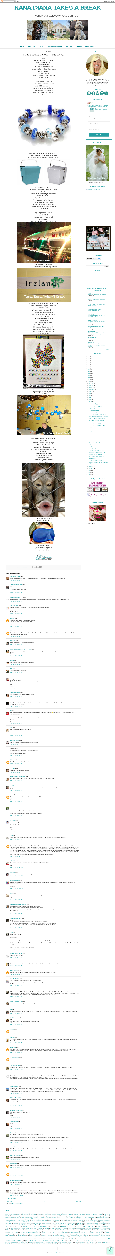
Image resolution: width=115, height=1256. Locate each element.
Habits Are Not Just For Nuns (95, 454)
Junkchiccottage (14, 1121)
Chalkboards (54, 1217)
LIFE (57, 1229)
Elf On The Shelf (26, 1222)
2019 (89, 370)
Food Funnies (80, 1223)
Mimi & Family (86, 1231)
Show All (107, 349)
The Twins (91, 440)
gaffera (56, 1252)
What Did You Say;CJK (38, 1243)
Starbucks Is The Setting (68, 1238)
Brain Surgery (89, 1216)
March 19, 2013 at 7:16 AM (16, 672)
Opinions (107, 1232)
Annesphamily (13, 1188)
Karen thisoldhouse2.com (16, 584)
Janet (11, 932)
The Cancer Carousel (100, 1240)
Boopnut (12, 660)
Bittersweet (64, 1216)
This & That (31, 1242)
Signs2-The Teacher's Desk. (94, 310)
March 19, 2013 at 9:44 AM (16, 831)
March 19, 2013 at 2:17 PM (16, 913)
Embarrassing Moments (45, 1221)
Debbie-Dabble (91, 331)
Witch (68, 1243)
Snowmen (17, 1238)
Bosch (83, 1216)
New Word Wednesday (74, 1232)
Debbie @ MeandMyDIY (15, 1097)
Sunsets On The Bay (90, 1238)
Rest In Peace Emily (93, 448)
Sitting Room (11, 1238)
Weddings (30, 1243)
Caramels (42, 1217)
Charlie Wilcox (79, 1217)
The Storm (91, 446)
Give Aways (100, 1224)
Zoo (93, 1243)
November (91, 385)
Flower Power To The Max (95, 437)
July (90, 393)
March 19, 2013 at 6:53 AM (16, 664)
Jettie (11, 835)
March (90, 401)
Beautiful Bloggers (97, 1214)
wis (59, 1243)
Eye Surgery (70, 1221)
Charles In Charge (68, 1217)
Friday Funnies (103, 1223)
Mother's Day (98, 1231)
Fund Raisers (13, 569)
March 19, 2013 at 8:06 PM (16, 1005)
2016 (89, 375)
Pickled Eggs (75, 1234)
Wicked (50, 1243)
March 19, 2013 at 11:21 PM (16, 1061)
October (91, 387)
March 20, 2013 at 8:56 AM (16, 1117)
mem (60, 1231)
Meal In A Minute (54, 1231)
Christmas (91, 1217)
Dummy (6, 1221)
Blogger (66, 1252)
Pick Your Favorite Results (64, 1234)
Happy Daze (88, 1226)
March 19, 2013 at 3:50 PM (16, 928)
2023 (89, 362)
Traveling (70, 1242)
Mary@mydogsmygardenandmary (18, 904)
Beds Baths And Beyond (16, 1216)
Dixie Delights (91, 314)
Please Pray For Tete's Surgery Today (97, 452)
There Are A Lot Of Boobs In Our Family (97, 414)
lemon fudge (45, 1229)
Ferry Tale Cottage (37, 1223)
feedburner (30, 1223)
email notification (36, 1221)
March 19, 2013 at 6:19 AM (16, 644)
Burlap (11, 1217)
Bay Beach (76, 1214)
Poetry (98, 1234)
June (90, 395)
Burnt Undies (16, 1217)
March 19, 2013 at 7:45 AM (16, 755)
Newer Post (9, 1201)
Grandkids (25, 1226)
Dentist (67, 1220)
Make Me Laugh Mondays (104, 1229)
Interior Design (88, 1228)
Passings (20, 1234)
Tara (68, 1240)
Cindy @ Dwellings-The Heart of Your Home (20, 649)
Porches (107, 1234)
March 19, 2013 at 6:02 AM (16, 613)
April (90, 399)
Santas (75, 1236)
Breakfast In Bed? (93, 458)
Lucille (11, 844)
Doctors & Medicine (93, 1220)
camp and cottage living (15, 918)
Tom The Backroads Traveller (95, 309)
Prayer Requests (9, 1235)
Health (18, 1228)
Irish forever (98, 1228)
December (91, 383)
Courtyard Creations (20, 1220)
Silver (6, 1238)
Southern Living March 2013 (95, 406)
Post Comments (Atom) (17, 1203)
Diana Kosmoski (73, 1220)
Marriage (26, 1231)
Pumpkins (49, 1235)
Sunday (83, 1238)
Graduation (19, 1226)
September (91, 389)
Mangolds (7, 1231)
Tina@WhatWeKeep (14, 978)
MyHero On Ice (92, 444)
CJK (32, 1219)
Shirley (11, 990)
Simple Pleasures (14, 1018)
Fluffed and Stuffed (93, 408)
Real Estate (79, 1235)
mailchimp (95, 1229)
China (86, 1217)
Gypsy (56, 1226)
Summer (78, 1238)
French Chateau (89, 1223)
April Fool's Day (12, 1214)
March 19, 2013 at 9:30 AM (16, 801)
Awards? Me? (33, 1214)
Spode (26, 1238)
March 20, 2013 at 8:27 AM (16, 1106)
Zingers (89, 1243)
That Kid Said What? (90, 1240)
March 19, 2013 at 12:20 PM (16, 888)
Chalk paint (47, 1217)
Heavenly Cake (28, 1228)
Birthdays (56, 1216)
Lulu (80, 1229)
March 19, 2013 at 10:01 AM (16, 856)
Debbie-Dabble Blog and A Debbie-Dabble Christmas (22, 677)
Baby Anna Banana (46, 1214)
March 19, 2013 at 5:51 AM (16, 601)
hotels (65, 1228)
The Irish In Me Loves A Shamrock (96, 456)
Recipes (69, 46)
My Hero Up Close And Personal (22, 569)
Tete (11, 1009)
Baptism (70, 1214)
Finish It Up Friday (46, 1223)
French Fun (96, 1223)
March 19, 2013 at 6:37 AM (16, 655)
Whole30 (45, 1243)
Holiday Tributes (37, 1228)
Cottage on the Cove (104, 1218)
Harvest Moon (13, 1228)
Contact (41, 46)
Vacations (99, 1242)
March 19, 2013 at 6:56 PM (16, 985)
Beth (11, 668)
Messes (76, 1231)
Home (22, 46)
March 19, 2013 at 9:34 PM (16, 1042)
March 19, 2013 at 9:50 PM (16, 1052)
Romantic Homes (64, 1237)
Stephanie (12, 820)
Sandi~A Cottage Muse (15, 1180)
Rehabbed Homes (105, 1235)
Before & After (26, 1216)
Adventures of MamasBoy (56, 1213)
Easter (10, 1222)
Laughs (39, 1229)
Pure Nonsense (56, 1235)
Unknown (12, 618)
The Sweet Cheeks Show (94, 412)
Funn (48, 1224)
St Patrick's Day (47, 1238)
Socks (22, 1238)
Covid (32, 1220)
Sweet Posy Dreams (15, 1155)
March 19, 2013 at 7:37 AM (16, 706)
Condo (49, 1218)
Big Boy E (41, 1216)
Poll (103, 1234)
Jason (109, 1228)
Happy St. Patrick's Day (94, 431)
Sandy (71, 1236)
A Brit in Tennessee (92, 320)
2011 (89, 472)
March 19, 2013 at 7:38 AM (16, 723)
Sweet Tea (12, 1037)
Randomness (73, 1235)
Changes (59, 1217)
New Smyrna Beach (63, 1232)
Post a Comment (12, 1198)
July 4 (13, 1229)
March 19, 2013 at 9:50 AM (16, 839)
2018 (89, 371)
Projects (43, 1235)
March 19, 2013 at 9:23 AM (16, 790)
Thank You (73, 1240)
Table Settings (53, 1240)
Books (79, 1216)
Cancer (36, 1217)
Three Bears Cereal (39, 1242)
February (91, 466)
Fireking (70, 1223)
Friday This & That (13, 1224)
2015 (89, 377)
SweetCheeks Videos (32, 1240)
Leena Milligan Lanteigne (16, 1147)
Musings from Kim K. (15, 576)
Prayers (30, 1235)
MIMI (81, 1231)
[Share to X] (38, 567)
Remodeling (28, 1236)
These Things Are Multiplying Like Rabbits (98, 416)
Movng (109, 1231)
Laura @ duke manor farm (16, 597)
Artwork (18, 1214)
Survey (102, 1238)
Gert (11, 710)
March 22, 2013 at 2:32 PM (16, 1184)
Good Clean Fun (92, 439)
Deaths (62, 1220)
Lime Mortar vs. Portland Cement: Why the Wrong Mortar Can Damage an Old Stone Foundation (96, 345)
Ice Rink (78, 1228)
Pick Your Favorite (51, 1234)
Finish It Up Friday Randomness (59, 1223)
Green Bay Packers (34, 1226)
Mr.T (7, 1232)
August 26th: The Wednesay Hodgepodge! (96, 299)
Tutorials (82, 1242)
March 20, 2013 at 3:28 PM (16, 1128)
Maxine (31, 1231)
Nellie (11, 893)
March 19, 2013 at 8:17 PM (16, 1013)
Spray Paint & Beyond (33, 1238)
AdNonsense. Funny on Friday (41, 1213)
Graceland (13, 1226)
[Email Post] (32, 566)
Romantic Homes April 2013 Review (97, 424)
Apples (6, 1214)
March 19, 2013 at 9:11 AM (16, 772)
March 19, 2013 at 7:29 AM (16, 696)
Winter (54, 1243)
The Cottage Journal (13, 1242)
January (91, 468)
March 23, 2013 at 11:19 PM (16, 1195)
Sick (99, 1236)
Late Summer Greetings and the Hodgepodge (97, 294)
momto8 (12, 1029)
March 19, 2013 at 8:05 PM (16, 996)
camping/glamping (29, 1217)
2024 (89, 360)
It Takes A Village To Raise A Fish (96, 450)
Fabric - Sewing (78, 1222)
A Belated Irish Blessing (94, 429)
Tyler (87, 1242)
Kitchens (21, 1229)
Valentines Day (8, 1243)
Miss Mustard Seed (92, 337)
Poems (94, 1234)
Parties (16, 1234)
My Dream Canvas (14, 1057)
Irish (94, 1228)
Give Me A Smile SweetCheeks (96, 442)
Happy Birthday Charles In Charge (75, 1226)
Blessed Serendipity (15, 880)
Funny (52, 1224)
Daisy (50, 1220)
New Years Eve (85, 1232)
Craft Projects (38, 1220)
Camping (22, 1217)
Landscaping (34, 1229)
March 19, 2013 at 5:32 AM (16, 580)
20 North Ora (13, 861)
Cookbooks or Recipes (85, 1219)
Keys (17, 1229)
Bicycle (35, 1216)
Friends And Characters (24, 1224)
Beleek (31, 1216)
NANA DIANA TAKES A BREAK (57, 7)
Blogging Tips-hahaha (72, 1216)
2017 (89, 373)
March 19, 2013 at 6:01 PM (16, 965)
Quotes (67, 1235)
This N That (12, 962)
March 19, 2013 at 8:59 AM (16, 763)
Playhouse (81, 1234)
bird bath (50, 1216)
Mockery (92, 1231)
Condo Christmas (56, 1218)
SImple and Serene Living (16, 1110)
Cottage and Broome (15, 1065)
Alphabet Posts (71, 1213)
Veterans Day (15, 1243)
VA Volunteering (92, 1242)
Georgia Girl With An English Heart (96, 326)
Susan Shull (13, 1047)
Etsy (53, 1222)
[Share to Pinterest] (41, 567)
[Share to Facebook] (40, 567)
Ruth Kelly (12, 872)
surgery (98, 1238)
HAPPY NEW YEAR (102, 1226)
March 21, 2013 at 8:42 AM (16, 1167)
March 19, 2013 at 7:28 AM (16, 688)
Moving (104, 1231)
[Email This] (35, 567)
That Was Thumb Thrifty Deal (95, 435)
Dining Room (80, 1220)
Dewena (12, 1132)
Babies (39, 1214)
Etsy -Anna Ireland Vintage (61, 1221)
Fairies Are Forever (55, 46)
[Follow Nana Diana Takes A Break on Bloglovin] (93, 259)
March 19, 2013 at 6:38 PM (16, 974)
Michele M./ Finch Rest (15, 806)
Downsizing (106, 1220)
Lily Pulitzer (70, 1229)
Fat (19, 1223)
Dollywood (101, 1220)
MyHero (43, 1232)
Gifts (85, 1224)
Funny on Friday (58, 1224)
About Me (31, 46)
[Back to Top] (110, 1250)
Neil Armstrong (54, 1232)
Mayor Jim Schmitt (46, 1231)
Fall (97, 1222)
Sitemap (78, 46)
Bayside (88, 1214)
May (90, 397)
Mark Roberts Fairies (18, 1231)
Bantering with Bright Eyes (62, 1214)
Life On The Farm (63, 1229)
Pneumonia (88, 1234)
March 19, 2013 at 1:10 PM (16, 899)
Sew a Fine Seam (14, 970)
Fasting (15, 1223)
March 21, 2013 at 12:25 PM (16, 1176)
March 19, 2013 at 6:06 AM (16, 626)
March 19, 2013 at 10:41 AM (16, 867)
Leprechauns (52, 1229)
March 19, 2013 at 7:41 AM (16, 735)
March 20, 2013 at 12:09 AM (16, 1069)
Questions (62, 1235)
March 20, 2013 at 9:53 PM (16, 1142)
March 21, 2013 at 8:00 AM (16, 1159)
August (90, 391)
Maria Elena (13, 640)
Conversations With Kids (72, 1218)
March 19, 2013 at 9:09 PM (16, 1033)
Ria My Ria (39, 1236)
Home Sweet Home (56, 1228)
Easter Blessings (92, 403)
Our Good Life (91, 342)
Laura (11, 1074)
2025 (89, 358)
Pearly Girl (26, 1234)
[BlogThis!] (37, 567)
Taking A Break (61, 1240)
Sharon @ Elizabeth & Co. (16, 1001)
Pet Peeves (43, 1234)
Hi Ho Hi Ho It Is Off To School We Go (97, 418)
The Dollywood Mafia (93, 405)
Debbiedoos (91, 303)
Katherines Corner (14, 740)
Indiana (82, 1228)
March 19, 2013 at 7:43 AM (16, 744)
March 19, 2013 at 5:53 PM (16, 957)
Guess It (51, 1226)
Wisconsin (63, 1243)
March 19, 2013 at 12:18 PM (16, 876)
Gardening (79, 1224)
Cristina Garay (13, 1163)
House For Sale (71, 1228)
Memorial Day (65, 1231)
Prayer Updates (22, 1235)
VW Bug (24, 1243)
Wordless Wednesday (83, 1243)
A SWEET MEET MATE (94, 410)
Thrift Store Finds (62, 1242)
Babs (11, 631)
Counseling (12, 1220)
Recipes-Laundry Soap (94, 1235)
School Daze (82, 1237)
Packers (6, 1234)
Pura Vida (12, 768)
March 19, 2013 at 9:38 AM (16, 815)
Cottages (7, 1220)
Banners (53, 1214)
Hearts (23, 1228)
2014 (89, 379)
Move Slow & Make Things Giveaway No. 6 (97, 338)
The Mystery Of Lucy (23, 1242)
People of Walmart (34, 1234)
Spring (41, 1238)
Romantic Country (54, 1236)
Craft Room (44, 1220)
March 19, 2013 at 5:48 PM (16, 949)
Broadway (7, 1217)
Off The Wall (100, 1232)
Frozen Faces (35, 1224)
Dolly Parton (90, 327)
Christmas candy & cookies (103, 1217)
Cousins (27, 1220)
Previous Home (37, 1235)
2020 (89, 368)
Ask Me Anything (25, 1214)
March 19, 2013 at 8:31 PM (16, 1024)
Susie (11, 701)
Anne (11, 727)
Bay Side (81, 1214)
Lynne (11, 794)
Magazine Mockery (87, 1229)
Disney (86, 1220)
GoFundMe (7, 1226)
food (74, 1223)
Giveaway (107, 1224)
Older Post (78, 1201)
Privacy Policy (90, 46)
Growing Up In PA (43, 1226)
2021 (89, 366)
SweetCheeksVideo (45, 1240)
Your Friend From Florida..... (94, 298)
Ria (33, 1237)
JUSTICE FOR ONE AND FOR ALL (96, 460)
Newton (91, 1232)
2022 (89, 364)
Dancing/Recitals (56, 1220)
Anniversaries (106, 1212)
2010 (89, 474)
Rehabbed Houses (9, 1236)
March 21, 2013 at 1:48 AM (16, 1150)
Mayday (39, 1231)
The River (90, 293)
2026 (89, 356)
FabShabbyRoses (14, 1086)
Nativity (48, 1232)
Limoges (76, 1229)
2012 (89, 470)
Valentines (105, 1242)
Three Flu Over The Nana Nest (96, 433)
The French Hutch (14, 605)
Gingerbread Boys (91, 1224)
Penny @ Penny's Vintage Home (17, 776)
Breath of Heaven (96, 1216)
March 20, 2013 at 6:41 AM (16, 1093)
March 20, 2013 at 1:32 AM (16, 1082)
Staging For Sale (57, 1238)
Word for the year (73, 1243)
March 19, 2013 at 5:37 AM (16, 592)
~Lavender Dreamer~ (15, 692)
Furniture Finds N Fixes (69, 1224)
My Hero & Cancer (13, 1232)
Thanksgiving (80, 1240)
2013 (89, 381)
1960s (6, 1212)
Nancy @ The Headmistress (16, 785)
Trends (76, 1242)
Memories (72, 1231)
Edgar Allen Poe (18, 1221)
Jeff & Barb (8, 1229)
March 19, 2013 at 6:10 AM (16, 636)
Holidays (47, 1228)
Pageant (11, 1234)
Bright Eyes (105, 1216)
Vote (21, 1243)
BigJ (46, 1216)
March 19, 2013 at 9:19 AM (16, 780)
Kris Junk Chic (27, 1229)
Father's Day (23, 1223)
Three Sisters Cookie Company (51, 1242)
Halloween (63, 1226)
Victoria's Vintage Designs (16, 953)
